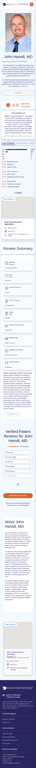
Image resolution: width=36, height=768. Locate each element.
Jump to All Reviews (12, 414)
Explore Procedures (8, 737)
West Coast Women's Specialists (14, 62)
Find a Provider (7, 733)
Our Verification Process (10, 740)
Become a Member (8, 719)
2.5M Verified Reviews (9, 754)
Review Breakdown (8, 143)
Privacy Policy (7, 759)
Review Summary (22, 143)
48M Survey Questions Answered (13, 757)
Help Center (6, 743)
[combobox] (18, 452)
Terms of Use (6, 761)
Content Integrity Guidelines (11, 763)
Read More (24, 86)
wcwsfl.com (11, 231)
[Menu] (32, 4)
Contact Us (6, 722)
